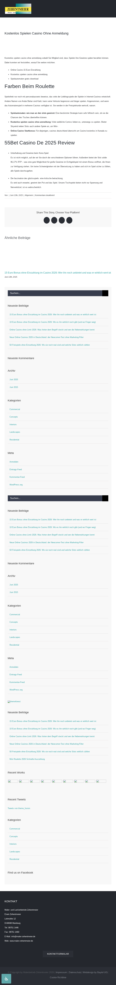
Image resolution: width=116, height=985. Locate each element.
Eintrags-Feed (16, 469)
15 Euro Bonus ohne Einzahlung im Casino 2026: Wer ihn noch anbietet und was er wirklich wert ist (58, 272)
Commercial (15, 409)
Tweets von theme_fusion (19, 808)
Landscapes (15, 432)
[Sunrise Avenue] (24, 783)
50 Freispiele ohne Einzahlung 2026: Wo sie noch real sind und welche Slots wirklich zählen (50, 345)
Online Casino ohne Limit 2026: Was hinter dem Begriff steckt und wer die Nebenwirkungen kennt (52, 330)
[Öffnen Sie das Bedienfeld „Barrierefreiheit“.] (6, 978)
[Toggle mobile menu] (110, 5)
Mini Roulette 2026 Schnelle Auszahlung (27, 759)
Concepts (14, 417)
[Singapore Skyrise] (35, 783)
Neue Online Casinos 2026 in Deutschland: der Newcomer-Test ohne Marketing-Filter (47, 337)
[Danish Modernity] (57, 783)
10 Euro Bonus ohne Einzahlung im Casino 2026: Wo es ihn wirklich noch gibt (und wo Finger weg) (53, 322)
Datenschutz (75, 972)
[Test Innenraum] (13, 784)
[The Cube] (101, 783)
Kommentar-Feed (17, 477)
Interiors (13, 424)
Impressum (61, 972)
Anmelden (14, 462)
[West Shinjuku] (68, 783)
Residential (14, 440)
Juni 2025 (14, 379)
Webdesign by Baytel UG (95, 972)
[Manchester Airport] (79, 783)
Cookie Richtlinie (58, 977)
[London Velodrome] (90, 783)
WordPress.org (16, 485)
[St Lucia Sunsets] (46, 783)
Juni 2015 (14, 387)
